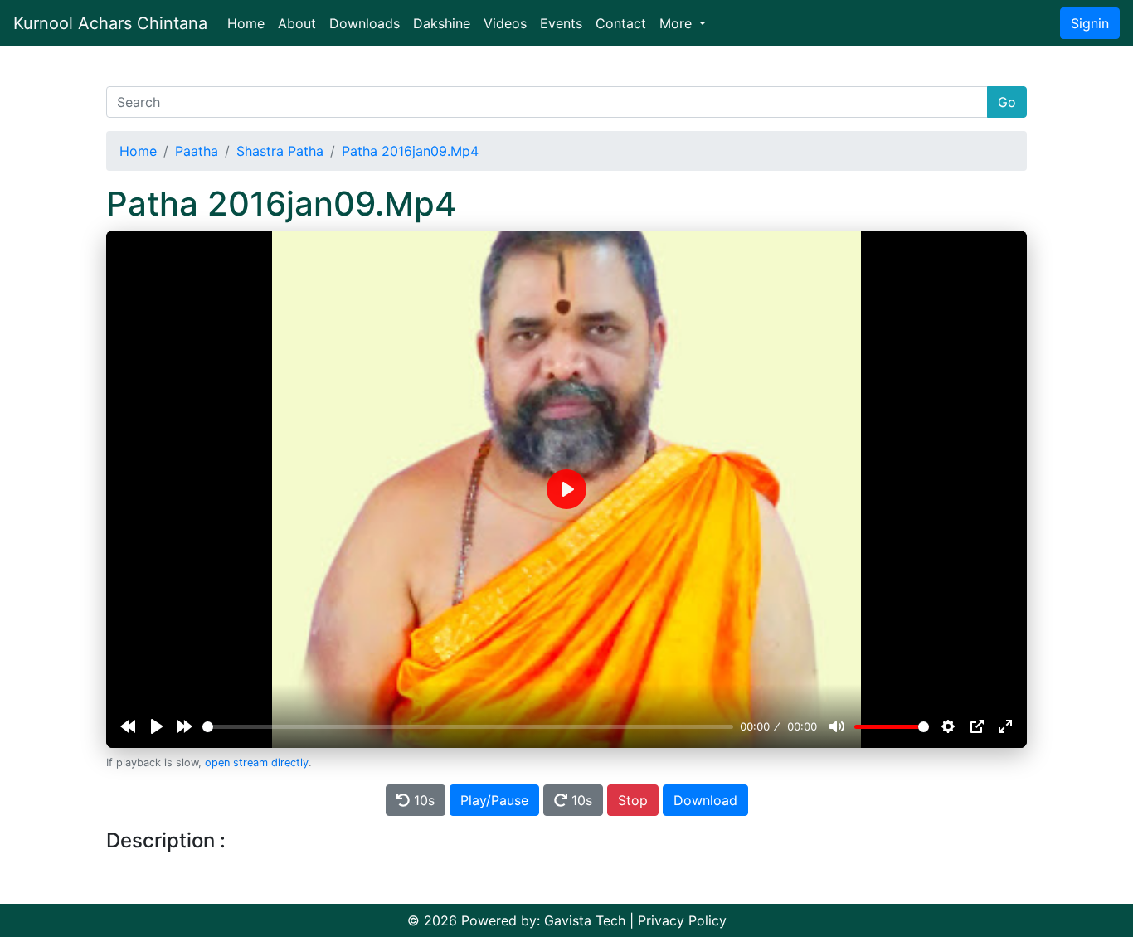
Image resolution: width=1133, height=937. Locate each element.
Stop (633, 800)
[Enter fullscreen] (1005, 726)
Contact (621, 23)
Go (1007, 102)
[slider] (467, 727)
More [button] (677, 23)
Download (705, 800)
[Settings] (948, 726)
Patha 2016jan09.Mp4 (410, 151)
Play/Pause (494, 800)
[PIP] (977, 726)
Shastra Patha (279, 151)
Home (249, 23)
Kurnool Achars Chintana (110, 23)
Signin (1090, 23)
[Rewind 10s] (127, 726)
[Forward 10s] (185, 726)
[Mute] (837, 726)
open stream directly (257, 762)
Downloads (364, 23)
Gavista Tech (584, 920)
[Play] (156, 726)
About (297, 23)
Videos (505, 23)
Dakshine (441, 23)
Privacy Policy (682, 920)
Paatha (196, 151)
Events (561, 23)
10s (422, 800)
